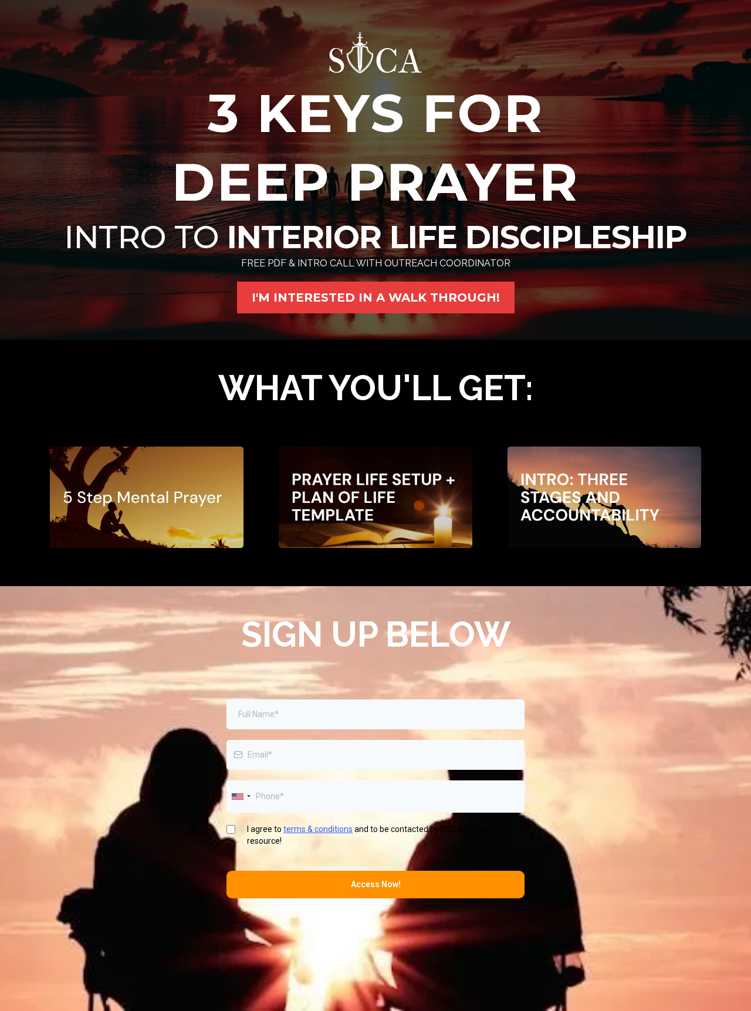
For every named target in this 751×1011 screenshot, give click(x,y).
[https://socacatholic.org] (375, 52)
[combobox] (240, 796)
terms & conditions (318, 829)
